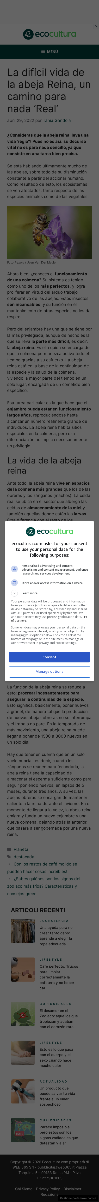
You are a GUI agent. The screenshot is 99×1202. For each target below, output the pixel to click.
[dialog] (49, 601)
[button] (49, 593)
